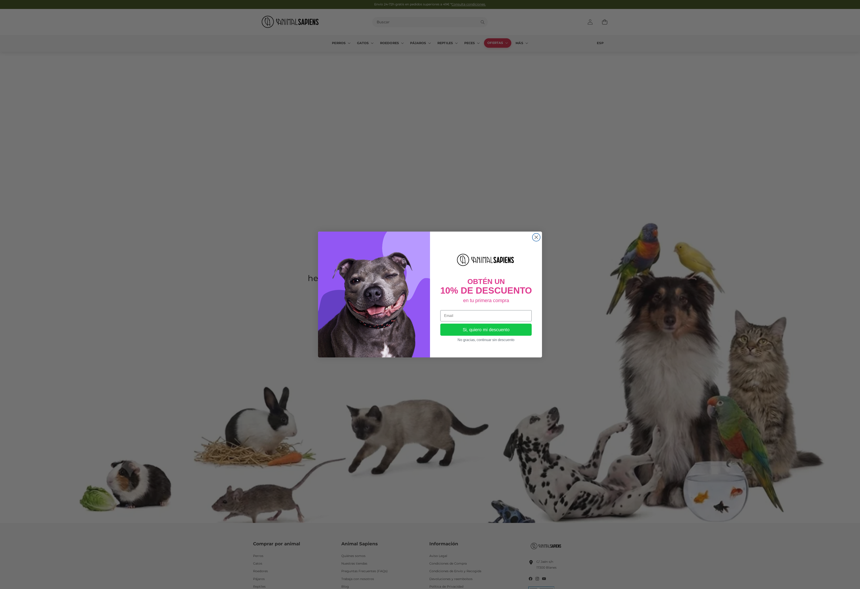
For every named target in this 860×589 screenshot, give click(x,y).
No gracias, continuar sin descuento (486, 340)
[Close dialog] (536, 237)
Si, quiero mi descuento (486, 329)
